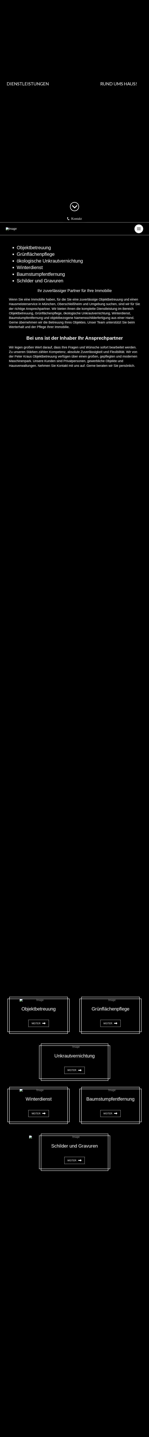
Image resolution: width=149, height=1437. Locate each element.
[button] (74, 218)
